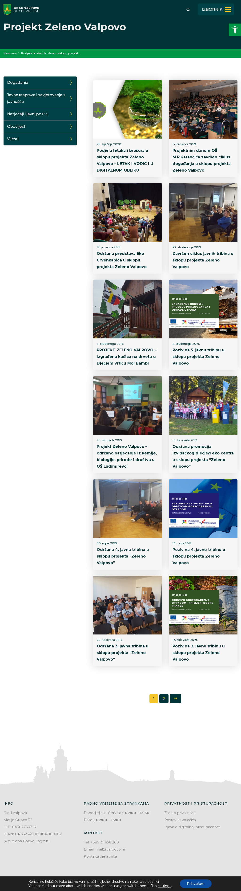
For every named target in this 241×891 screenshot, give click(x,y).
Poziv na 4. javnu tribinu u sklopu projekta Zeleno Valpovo (199, 556)
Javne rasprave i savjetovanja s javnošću (36, 98)
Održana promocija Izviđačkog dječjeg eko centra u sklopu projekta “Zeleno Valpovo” (203, 456)
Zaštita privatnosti (180, 813)
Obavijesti (16, 126)
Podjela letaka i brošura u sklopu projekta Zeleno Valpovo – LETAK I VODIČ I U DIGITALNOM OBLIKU (125, 160)
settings (164, 886)
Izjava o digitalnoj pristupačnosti (192, 827)
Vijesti (13, 139)
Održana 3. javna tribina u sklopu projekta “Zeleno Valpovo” (123, 653)
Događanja (17, 82)
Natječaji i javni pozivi (27, 114)
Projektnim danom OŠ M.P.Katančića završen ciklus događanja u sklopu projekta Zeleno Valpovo (202, 160)
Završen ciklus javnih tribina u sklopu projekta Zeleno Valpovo (203, 260)
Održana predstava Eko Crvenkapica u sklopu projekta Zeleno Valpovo (122, 260)
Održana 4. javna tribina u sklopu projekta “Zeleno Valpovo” (123, 556)
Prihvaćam (196, 884)
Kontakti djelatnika (100, 856)
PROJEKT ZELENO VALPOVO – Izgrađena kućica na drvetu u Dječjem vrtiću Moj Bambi (127, 356)
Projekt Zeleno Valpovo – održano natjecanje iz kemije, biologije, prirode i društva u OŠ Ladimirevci (127, 456)
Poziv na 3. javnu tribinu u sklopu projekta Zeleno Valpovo (199, 653)
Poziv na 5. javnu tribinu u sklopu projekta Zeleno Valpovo (199, 356)
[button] (235, 30)
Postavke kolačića (180, 820)
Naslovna (10, 53)
